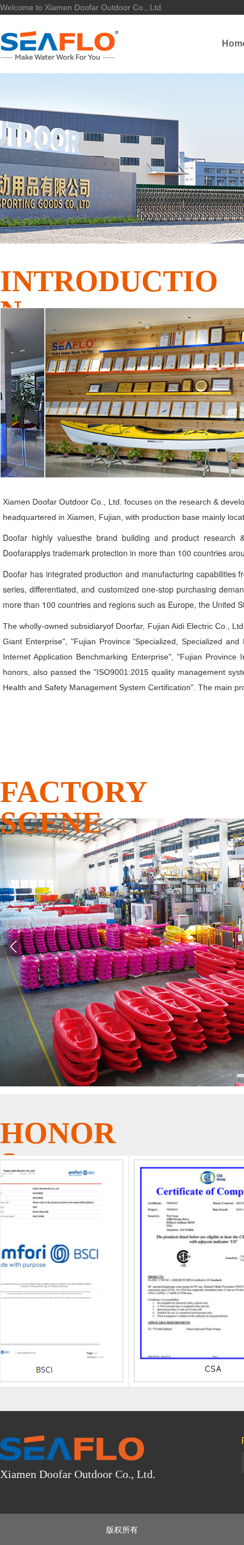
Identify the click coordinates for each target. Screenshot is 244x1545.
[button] (227, 1075)
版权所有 (122, 1529)
